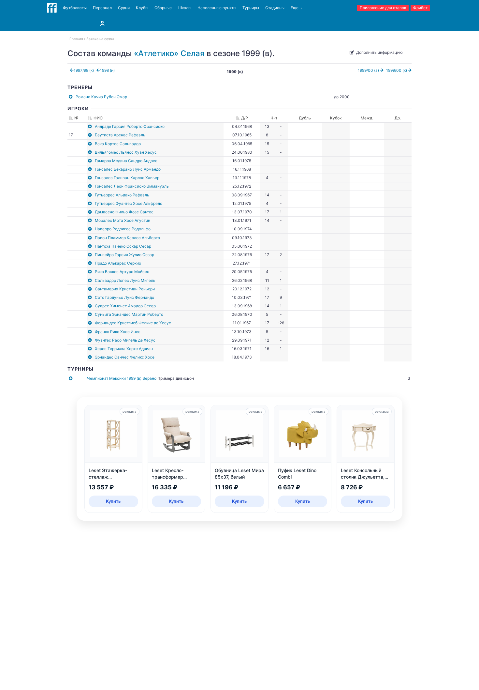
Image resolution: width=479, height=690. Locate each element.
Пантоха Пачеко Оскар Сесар (123, 246)
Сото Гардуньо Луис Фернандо (124, 297)
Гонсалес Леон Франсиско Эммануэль (132, 186)
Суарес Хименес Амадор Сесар (125, 305)
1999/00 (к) (397, 70)
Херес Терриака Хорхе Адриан (124, 348)
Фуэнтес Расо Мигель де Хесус (125, 340)
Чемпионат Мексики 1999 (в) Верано (121, 378)
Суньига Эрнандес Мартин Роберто (129, 314)
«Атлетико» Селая (169, 53)
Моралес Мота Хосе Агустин (122, 220)
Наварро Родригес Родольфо (123, 228)
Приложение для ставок (383, 7)
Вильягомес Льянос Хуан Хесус (126, 152)
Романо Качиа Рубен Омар (101, 96)
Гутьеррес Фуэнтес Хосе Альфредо (128, 203)
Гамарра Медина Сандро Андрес (126, 160)
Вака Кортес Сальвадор (118, 143)
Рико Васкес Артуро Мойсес (122, 271)
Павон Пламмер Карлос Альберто (127, 237)
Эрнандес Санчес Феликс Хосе (124, 357)
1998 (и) (107, 70)
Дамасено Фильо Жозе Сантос (124, 211)
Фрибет (420, 7)
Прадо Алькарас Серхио (118, 263)
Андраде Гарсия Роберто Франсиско (130, 126)
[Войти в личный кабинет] (102, 23)
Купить (113, 501)
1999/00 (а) (369, 70)
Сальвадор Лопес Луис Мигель (125, 280)
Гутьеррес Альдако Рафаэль (122, 194)
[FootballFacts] (52, 8)
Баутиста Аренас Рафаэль (120, 134)
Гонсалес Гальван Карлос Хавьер (127, 177)
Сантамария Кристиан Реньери (125, 288)
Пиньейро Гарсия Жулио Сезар (124, 254)
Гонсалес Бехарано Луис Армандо (128, 169)
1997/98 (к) (84, 70)
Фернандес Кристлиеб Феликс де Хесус (133, 322)
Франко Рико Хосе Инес (117, 331)
